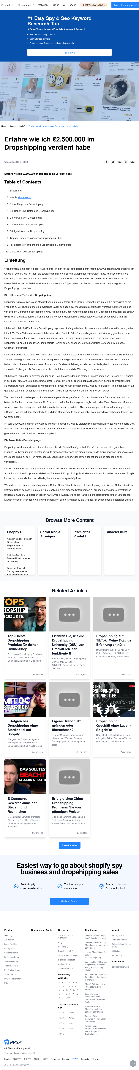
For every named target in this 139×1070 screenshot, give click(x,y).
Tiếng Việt (95, 1059)
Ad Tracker (9, 939)
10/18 (61, 1034)
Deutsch (75, 1059)
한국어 (37, 1059)
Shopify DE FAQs (65, 968)
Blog (60, 942)
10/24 (61, 1023)
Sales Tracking (10, 944)
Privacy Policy (118, 935)
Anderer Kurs (64, 964)
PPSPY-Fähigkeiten (12, 978)
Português (55, 1059)
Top (133, 1063)
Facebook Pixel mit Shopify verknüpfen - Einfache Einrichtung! (17, 571)
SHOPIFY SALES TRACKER (65, 936)
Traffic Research (11, 965)
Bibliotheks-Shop (11, 957)
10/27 (71, 1012)
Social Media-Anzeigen (68, 955)
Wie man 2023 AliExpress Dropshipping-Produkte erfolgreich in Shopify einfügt (96, 966)
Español (65, 1059)
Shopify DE (63, 946)
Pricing (55, 5)
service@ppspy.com (120, 966)
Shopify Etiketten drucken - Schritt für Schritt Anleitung (96, 987)
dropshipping (25, 197)
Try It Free (69, 52)
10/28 (61, 1012)
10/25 (71, 1017)
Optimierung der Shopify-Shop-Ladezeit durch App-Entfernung (96, 945)
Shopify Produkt (11, 952)
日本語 (45, 1059)
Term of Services (119, 939)
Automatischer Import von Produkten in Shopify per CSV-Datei (96, 977)
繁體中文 (27, 1059)
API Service (69, 5)
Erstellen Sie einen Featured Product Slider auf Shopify (18, 558)
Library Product (11, 948)
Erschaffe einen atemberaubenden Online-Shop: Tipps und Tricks (95, 997)
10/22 (61, 1028)
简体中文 (17, 1059)
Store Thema (10, 974)
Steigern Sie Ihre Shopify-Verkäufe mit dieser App (96, 936)
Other (68, 997)
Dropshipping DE (17, 126)
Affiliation (116, 951)
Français (85, 1059)
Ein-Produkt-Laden (12, 970)
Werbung (8, 935)
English (7, 1059)
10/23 (71, 1023)
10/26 (61, 1017)
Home (4, 126)
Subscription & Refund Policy (121, 945)
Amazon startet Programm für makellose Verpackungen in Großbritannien (19, 543)
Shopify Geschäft (11, 961)
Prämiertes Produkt (66, 959)
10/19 (71, 1028)
